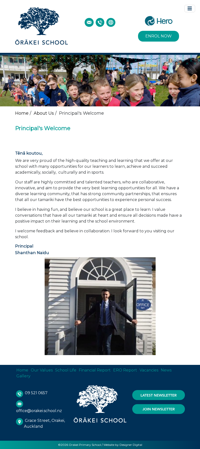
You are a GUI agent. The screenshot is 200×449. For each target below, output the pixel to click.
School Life (65, 370)
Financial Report (95, 370)
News (166, 370)
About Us (44, 113)
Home (22, 113)
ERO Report (125, 370)
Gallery (23, 376)
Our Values (42, 370)
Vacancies (149, 370)
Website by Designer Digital (122, 445)
